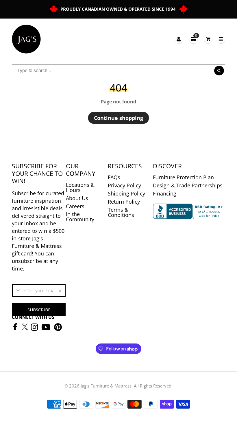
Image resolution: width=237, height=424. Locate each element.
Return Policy (124, 201)
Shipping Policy (126, 193)
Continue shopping (118, 117)
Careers (75, 206)
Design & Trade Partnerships (188, 185)
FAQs (114, 177)
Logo (26, 39)
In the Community (80, 216)
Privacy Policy (124, 185)
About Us (77, 198)
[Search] (219, 71)
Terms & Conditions (121, 212)
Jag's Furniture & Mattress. (107, 386)
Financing (164, 193)
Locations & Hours (80, 187)
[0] (208, 39)
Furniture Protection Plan (183, 177)
